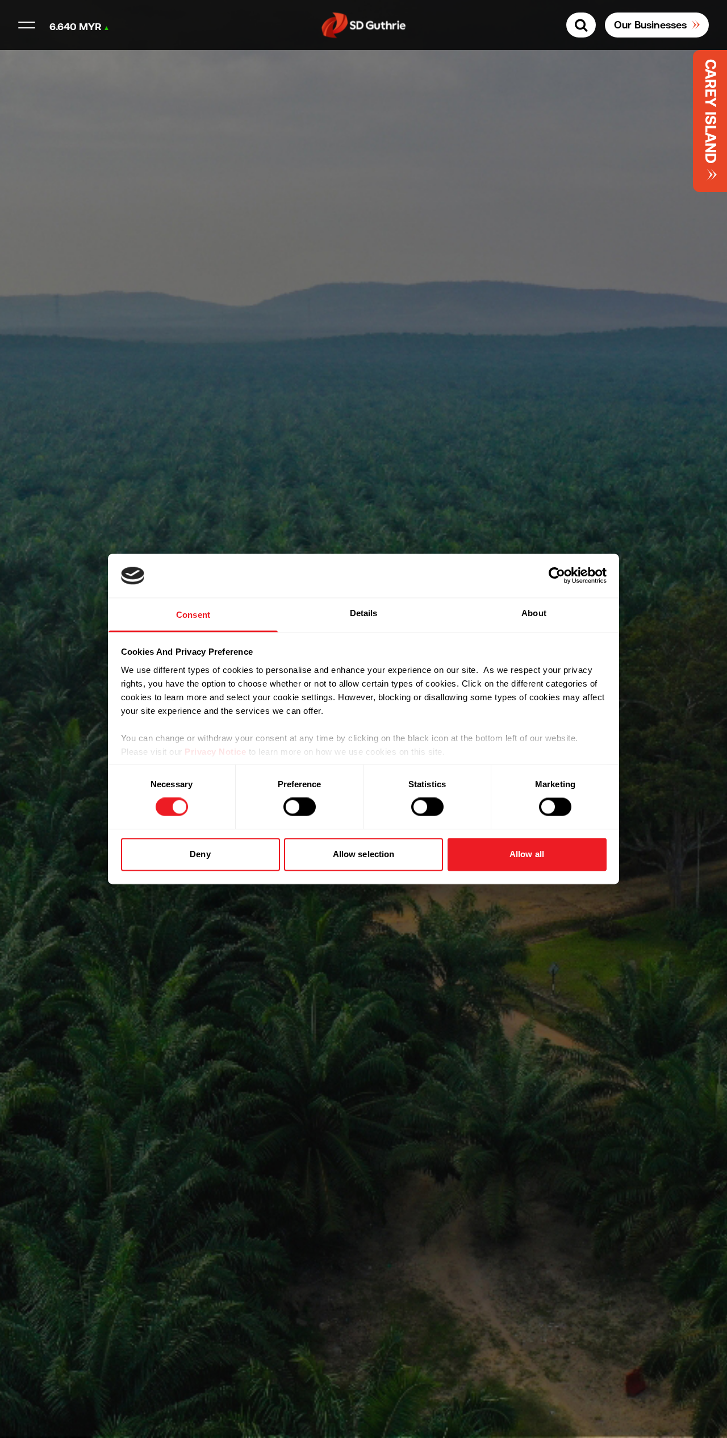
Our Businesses (650, 25)
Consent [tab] (193, 615)
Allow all (526, 854)
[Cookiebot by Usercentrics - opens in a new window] (557, 575)
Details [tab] (364, 613)
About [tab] (533, 613)
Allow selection (364, 854)
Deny (200, 854)
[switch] (299, 807)
